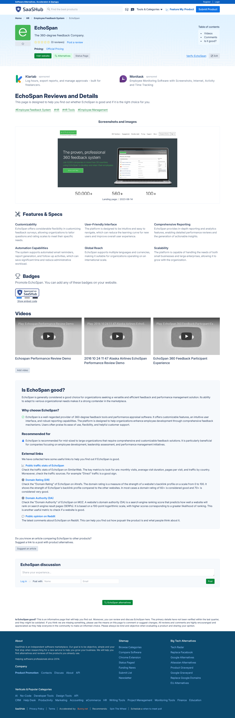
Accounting (76, 700)
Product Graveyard (182, 667)
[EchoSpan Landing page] (117, 161)
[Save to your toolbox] (23, 43)
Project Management (140, 700)
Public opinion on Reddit (40, 516)
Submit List (125, 672)
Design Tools (64, 695)
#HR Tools (68, 109)
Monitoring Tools (165, 700)
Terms (52, 708)
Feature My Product (181, 9)
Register (207, 2)
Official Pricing (55, 48)
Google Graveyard (182, 672)
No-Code (25, 695)
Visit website (43, 55)
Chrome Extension (130, 657)
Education (195, 700)
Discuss (59, 672)
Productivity (45, 700)
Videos (208, 33)
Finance (182, 700)
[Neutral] (27, 297)
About (69, 672)
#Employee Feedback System (33, 109)
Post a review (75, 42)
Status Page (81, 55)
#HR (56, 109)
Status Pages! (127, 662)
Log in (23, 581)
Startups (55, 2)
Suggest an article (26, 548)
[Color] (19, 297)
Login (217, 2)
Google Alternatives (182, 657)
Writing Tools (117, 700)
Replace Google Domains (186, 677)
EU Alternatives (180, 683)
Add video (22, 370)
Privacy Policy (36, 708)
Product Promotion (27, 672)
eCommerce (93, 700)
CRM (18, 700)
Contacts (46, 672)
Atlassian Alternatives (183, 662)
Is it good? (210, 41)
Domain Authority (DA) (40, 498)
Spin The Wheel (118, 708)
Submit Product (208, 9)
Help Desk (30, 700)
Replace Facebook (182, 652)
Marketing (61, 700)
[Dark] (35, 297)
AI (16, 695)
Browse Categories (130, 647)
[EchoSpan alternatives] (23, 32)
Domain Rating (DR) (38, 479)
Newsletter (125, 677)
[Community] (132, 9)
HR (105, 700)
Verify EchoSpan (196, 55)
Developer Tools (44, 695)
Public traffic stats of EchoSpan (45, 465)
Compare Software (130, 652)
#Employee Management (93, 109)
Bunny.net (83, 708)
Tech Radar (177, 647)
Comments (210, 37)
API (78, 672)
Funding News (127, 667)
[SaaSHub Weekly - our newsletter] (127, 9)
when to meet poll (152, 708)
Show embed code (27, 301)
